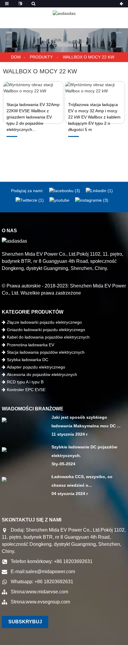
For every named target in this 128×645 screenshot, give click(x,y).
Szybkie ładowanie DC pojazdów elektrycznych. (84, 451)
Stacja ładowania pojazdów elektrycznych (46, 352)
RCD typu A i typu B (25, 382)
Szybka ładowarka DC (27, 359)
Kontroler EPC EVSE (26, 389)
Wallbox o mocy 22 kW (88, 57)
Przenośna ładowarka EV (30, 344)
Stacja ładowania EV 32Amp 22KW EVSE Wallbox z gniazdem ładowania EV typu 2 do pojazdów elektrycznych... (33, 117)
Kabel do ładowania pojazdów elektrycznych (48, 337)
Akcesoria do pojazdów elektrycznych (42, 374)
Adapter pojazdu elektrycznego (36, 367)
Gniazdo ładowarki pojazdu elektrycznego (46, 329)
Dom (16, 57)
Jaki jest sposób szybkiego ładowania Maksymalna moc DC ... (86, 421)
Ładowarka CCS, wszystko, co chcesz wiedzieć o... (82, 481)
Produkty (41, 57)
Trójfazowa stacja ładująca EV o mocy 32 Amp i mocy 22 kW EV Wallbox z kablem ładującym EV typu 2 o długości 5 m (94, 117)
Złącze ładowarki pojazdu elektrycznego (44, 322)
